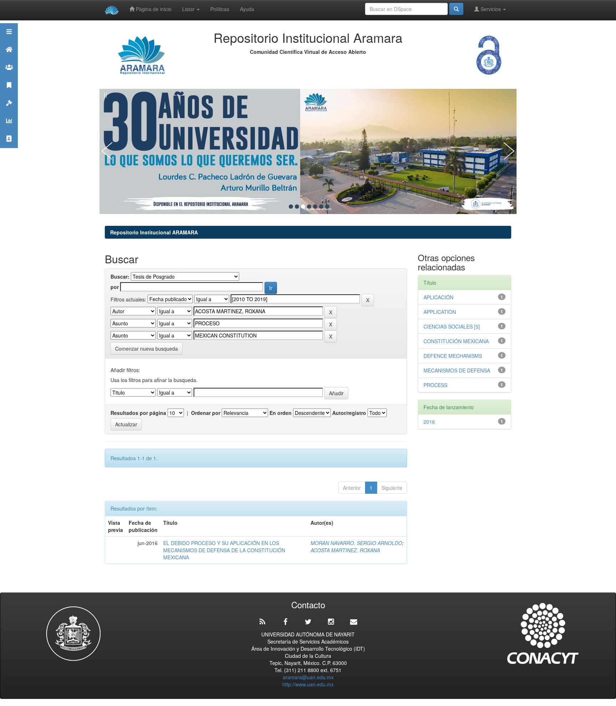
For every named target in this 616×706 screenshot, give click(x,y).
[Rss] (262, 622)
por (115, 286)
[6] (321, 206)
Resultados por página (138, 412)
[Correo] (354, 622)
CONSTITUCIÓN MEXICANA (456, 341)
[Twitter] (308, 622)
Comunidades (9, 76)
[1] (291, 206)
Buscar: (120, 276)
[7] (327, 206)
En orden (281, 412)
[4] (309, 206)
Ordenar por (205, 412)
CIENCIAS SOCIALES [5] (451, 326)
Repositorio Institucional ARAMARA (154, 232)
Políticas (219, 8)
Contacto (9, 147)
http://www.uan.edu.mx (308, 684)
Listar (189, 8)
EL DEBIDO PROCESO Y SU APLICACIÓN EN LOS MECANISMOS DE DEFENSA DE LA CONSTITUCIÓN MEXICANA (224, 550)
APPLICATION (439, 311)
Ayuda (247, 8)
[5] (315, 206)
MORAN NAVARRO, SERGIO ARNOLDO (356, 543)
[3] (303, 206)
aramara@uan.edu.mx (308, 677)
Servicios (490, 8)
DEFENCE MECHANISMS (452, 355)
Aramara (9, 58)
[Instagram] (331, 622)
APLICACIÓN (438, 297)
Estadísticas (9, 129)
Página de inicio (152, 8)
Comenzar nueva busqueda (146, 348)
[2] (297, 206)
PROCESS (435, 384)
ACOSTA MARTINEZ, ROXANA (345, 550)
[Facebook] (285, 622)
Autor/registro (349, 412)
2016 (429, 421)
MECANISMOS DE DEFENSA (456, 370)
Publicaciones (9, 94)
